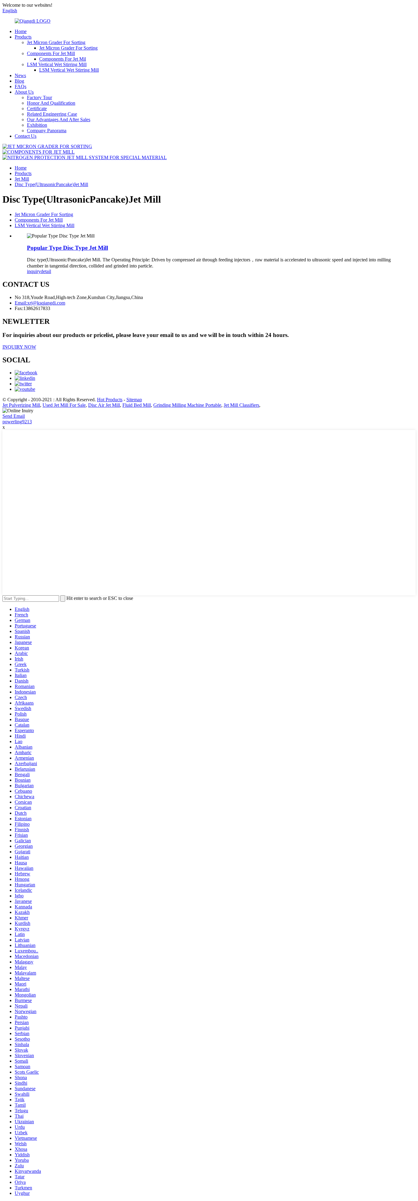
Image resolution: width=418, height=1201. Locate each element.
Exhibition (37, 125)
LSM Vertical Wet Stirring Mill (57, 64)
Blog (19, 81)
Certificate (37, 108)
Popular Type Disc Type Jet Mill (67, 248)
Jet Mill (22, 178)
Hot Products (109, 399)
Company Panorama (46, 130)
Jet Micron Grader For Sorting (56, 42)
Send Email (13, 416)
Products (23, 36)
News (20, 75)
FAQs (20, 86)
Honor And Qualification (51, 103)
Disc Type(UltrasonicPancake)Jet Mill (51, 184)
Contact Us (25, 136)
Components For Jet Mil (62, 59)
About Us (24, 92)
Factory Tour (39, 97)
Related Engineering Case (52, 114)
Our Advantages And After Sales (58, 119)
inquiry (34, 271)
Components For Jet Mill (51, 53)
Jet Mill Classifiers (241, 405)
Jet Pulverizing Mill (21, 405)
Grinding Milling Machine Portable (187, 405)
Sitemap (134, 399)
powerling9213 (17, 421)
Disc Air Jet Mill (104, 405)
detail (46, 271)
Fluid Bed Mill (136, 405)
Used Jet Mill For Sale (64, 405)
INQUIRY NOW (19, 347)
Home (21, 31)
